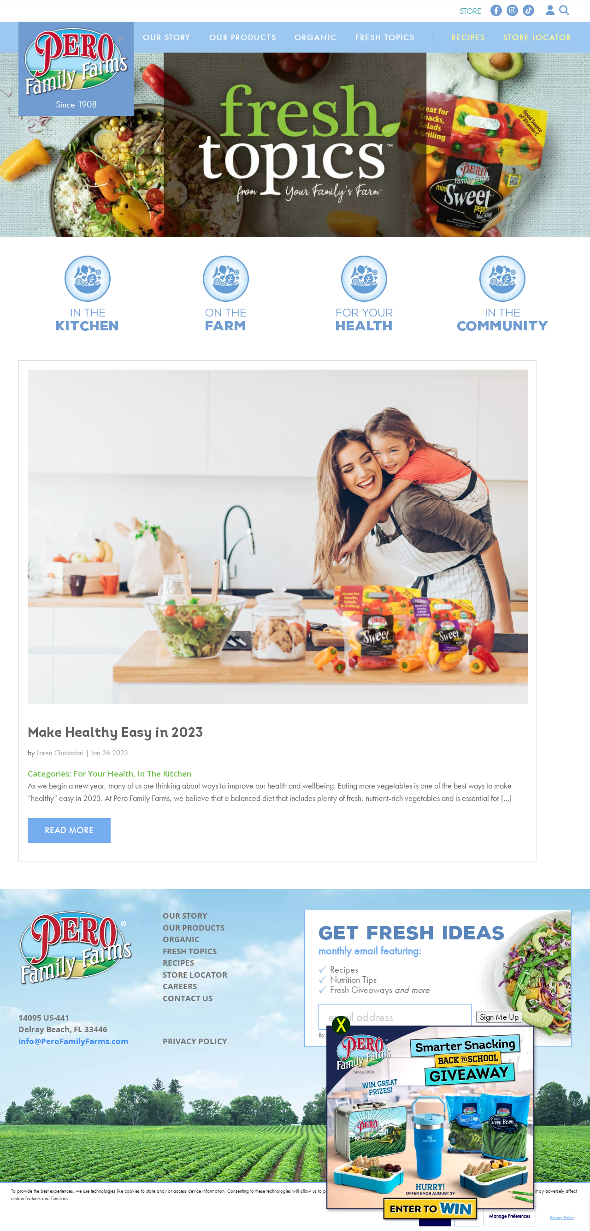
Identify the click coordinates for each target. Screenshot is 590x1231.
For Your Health (103, 773)
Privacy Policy (195, 1041)
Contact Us (187, 998)
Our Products (243, 37)
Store (470, 11)
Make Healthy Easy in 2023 (115, 733)
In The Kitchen (164, 773)
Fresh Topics (385, 37)
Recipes (468, 37)
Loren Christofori (59, 753)
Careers (180, 986)
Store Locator (537, 37)
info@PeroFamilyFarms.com (73, 1041)
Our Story (167, 37)
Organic (316, 37)
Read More (69, 830)
